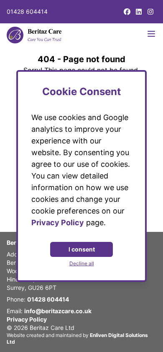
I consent (82, 249)
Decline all (81, 263)
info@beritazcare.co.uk (58, 310)
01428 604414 (27, 11)
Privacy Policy (27, 319)
